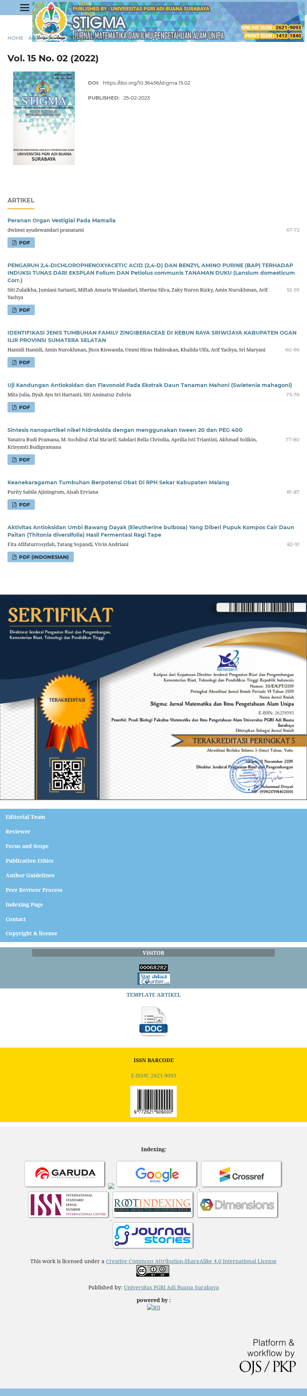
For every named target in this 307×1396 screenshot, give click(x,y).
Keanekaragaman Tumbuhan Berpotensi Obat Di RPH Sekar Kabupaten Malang (118, 482)
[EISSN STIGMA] (153, 1115)
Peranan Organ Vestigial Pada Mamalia (61, 220)
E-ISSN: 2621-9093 (153, 1075)
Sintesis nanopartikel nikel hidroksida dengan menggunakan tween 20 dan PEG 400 (125, 430)
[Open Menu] (24, 7)
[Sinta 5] (111, 1187)
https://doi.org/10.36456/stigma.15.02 (146, 83)
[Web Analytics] (153, 968)
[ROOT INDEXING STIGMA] (153, 1217)
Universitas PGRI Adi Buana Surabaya (171, 1287)
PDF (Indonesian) (43, 557)
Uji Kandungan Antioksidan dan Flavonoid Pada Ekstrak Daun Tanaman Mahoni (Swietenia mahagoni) (149, 385)
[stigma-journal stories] (153, 1248)
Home (15, 38)
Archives (41, 38)
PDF (24, 243)
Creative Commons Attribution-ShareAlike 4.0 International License (191, 1261)
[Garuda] (65, 1187)
